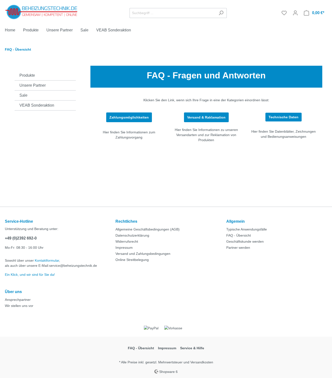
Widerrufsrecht (126, 241)
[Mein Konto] (295, 13)
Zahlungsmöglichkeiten (129, 117)
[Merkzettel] (284, 13)
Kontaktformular (47, 260)
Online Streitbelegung (132, 260)
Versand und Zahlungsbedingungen (142, 254)
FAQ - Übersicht (238, 235)
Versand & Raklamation (206, 117)
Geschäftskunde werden (245, 241)
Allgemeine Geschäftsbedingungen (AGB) (147, 229)
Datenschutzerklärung (132, 235)
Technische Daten (283, 117)
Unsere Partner (32, 85)
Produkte (27, 75)
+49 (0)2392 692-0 (21, 238)
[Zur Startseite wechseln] (41, 11)
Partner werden (238, 247)
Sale (23, 95)
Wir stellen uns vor (19, 306)
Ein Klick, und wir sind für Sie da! (30, 275)
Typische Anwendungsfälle (246, 229)
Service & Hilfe (192, 348)
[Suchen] (221, 13)
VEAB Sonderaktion (36, 105)
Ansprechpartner (18, 300)
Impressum (124, 247)
